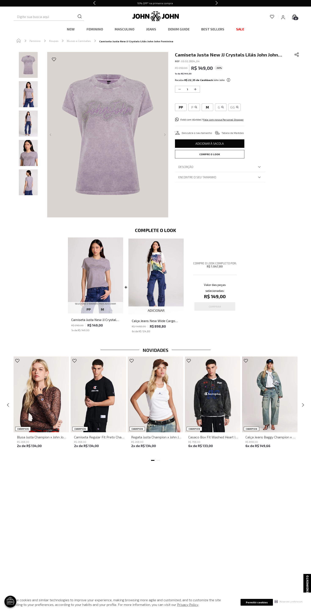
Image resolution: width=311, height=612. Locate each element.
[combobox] (49, 17)
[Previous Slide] (94, 3)
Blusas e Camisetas (79, 40)
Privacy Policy (187, 604)
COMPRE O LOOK (209, 154)
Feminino (35, 40)
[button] (289, 601)
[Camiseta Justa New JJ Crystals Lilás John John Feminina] (95, 275)
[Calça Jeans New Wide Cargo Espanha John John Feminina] (156, 277)
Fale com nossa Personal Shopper (223, 119)
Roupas (53, 40)
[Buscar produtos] (79, 17)
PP (89, 309)
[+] (195, 89)
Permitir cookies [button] (257, 602)
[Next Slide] (216, 3)
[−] (179, 89)
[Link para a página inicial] (18, 41)
